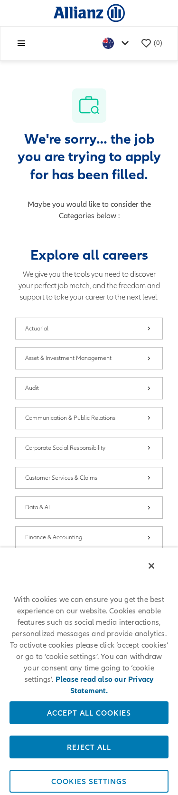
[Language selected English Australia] (118, 43)
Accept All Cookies (89, 712)
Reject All (89, 747)
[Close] (151, 565)
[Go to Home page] (89, 12)
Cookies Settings (89, 781)
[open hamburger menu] (21, 43)
